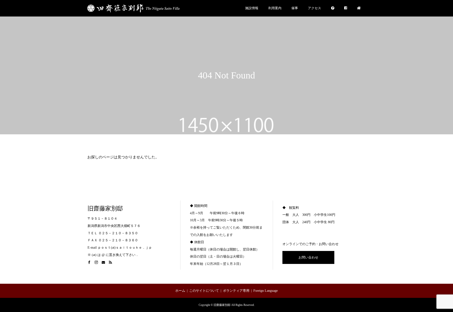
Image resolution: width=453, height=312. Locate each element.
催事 (294, 8)
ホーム (180, 290)
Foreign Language (265, 290)
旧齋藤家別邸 (105, 208)
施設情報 (251, 8)
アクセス (314, 8)
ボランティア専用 (236, 290)
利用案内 (274, 8)
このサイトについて (204, 290)
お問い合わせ (308, 257)
